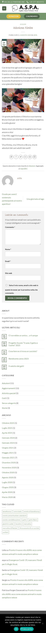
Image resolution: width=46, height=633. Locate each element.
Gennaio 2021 (8, 457)
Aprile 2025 (7, 433)
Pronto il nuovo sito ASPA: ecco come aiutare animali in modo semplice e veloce (22, 552)
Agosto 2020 (7, 477)
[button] (4, 8)
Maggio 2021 (8, 452)
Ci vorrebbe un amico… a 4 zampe (23, 335)
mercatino (27, 524)
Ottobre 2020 (8, 472)
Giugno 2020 (7, 487)
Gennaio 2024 (8, 438)
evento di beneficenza (32, 512)
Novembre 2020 (9, 467)
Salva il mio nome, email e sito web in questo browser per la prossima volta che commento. (21, 289)
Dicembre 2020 (8, 462)
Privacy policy (26, 629)
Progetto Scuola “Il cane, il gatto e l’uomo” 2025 (23, 344)
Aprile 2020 (7, 492)
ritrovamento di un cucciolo (29, 528)
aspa (35, 35)
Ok (16, 629)
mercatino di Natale (10, 528)
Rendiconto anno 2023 (19, 358)
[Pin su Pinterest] (30, 157)
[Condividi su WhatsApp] (11, 157)
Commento (10, 227)
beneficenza (7, 512)
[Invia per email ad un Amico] (25, 157)
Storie (4, 408)
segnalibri (23, 169)
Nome (8, 249)
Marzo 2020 (7, 497)
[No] (42, 624)
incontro (18, 524)
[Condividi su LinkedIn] (34, 157)
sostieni (5, 532)
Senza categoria (9, 403)
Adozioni (23, 24)
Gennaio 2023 (8, 443)
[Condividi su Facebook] (16, 157)
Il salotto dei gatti (16, 366)
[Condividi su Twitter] (21, 157)
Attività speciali (9, 393)
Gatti (4, 398)
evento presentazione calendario (14, 516)
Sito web (8, 273)
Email (8, 261)
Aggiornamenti (8, 388)
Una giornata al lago (35, 199)
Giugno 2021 (7, 447)
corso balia (17, 512)
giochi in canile (8, 524)
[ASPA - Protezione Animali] (25, 8)
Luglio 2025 (7, 428)
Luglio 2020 (7, 482)
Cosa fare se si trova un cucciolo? (23, 351)
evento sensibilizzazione (11, 520)
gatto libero (33, 520)
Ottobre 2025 (8, 423)
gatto (24, 520)
